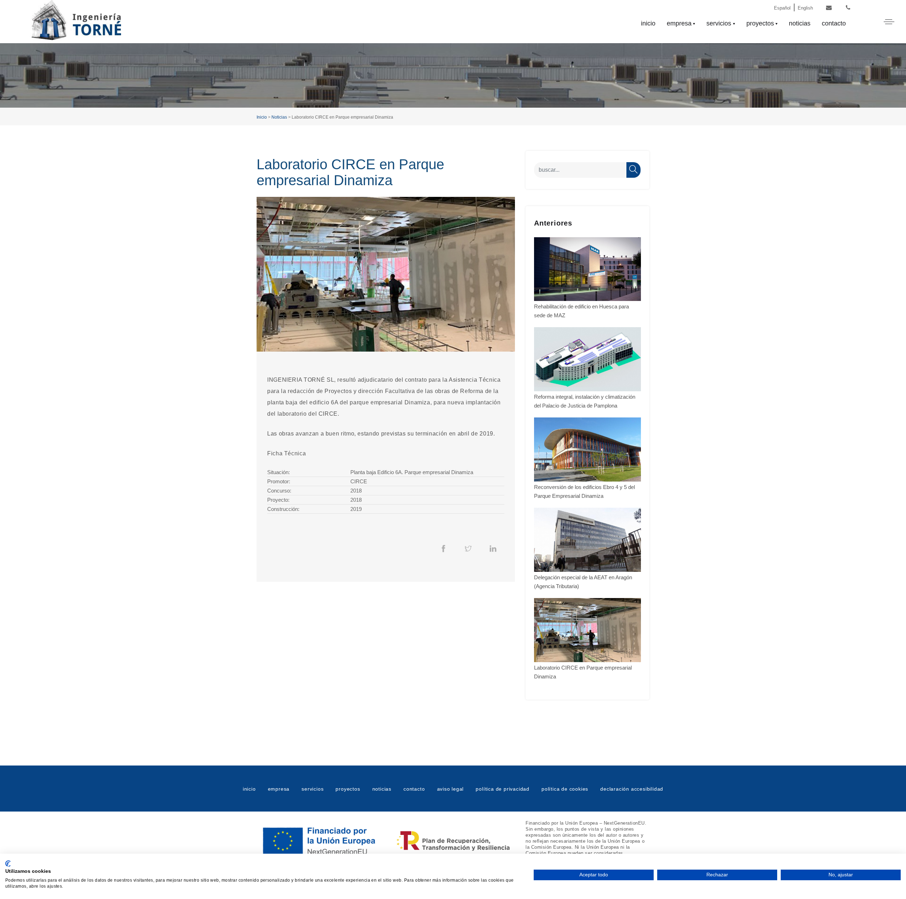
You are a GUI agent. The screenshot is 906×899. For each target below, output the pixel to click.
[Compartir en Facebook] (443, 548)
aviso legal (450, 789)
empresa (679, 23)
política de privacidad (502, 789)
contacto (834, 23)
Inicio (262, 117)
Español (782, 8)
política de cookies (564, 789)
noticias (799, 23)
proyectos (760, 23)
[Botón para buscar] (633, 170)
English (805, 8)
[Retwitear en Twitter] (468, 548)
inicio (648, 23)
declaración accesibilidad (631, 789)
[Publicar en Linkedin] (493, 548)
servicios (718, 23)
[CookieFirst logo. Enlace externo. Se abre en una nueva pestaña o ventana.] (8, 863)
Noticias (279, 117)
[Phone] (848, 8)
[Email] (829, 8)
